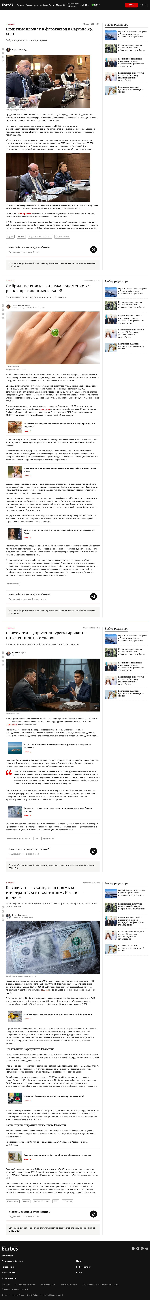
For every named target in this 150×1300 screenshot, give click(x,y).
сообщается (11, 724)
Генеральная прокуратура (18, 838)
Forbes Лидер (8, 1267)
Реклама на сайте (48, 1284)
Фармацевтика (62, 237)
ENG (87, 5)
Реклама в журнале (69, 1284)
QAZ (82, 5)
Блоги (79, 1272)
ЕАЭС (56, 1201)
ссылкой (45, 990)
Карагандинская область (40, 237)
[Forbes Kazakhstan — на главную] (7, 5)
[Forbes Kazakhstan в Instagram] (142, 1248)
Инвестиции (10, 24)
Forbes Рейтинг (83, 1267)
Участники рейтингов (34, 5)
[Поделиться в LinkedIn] (3, 61)
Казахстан (67, 1201)
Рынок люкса (13, 584)
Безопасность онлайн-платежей (15, 1289)
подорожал (44, 409)
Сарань (10, 237)
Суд (36, 838)
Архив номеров (9, 1278)
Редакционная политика (25, 1284)
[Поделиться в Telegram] (3, 53)
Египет (21, 237)
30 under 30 (60, 5)
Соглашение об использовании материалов (100, 1284)
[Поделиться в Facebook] (3, 49)
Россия (26, 1201)
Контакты (6, 1284)
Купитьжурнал (131, 5)
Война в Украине (41, 1201)
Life (77, 1261)
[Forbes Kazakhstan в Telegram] (137, 1248)
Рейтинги (20, 5)
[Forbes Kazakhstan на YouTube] (146, 1248)
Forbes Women (48, 5)
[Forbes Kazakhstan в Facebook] (133, 1248)
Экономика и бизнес (11, 1261)
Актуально (7, 1255)
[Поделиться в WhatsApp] (3, 57)
